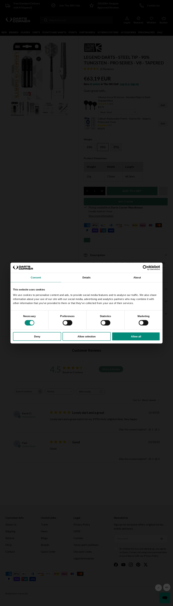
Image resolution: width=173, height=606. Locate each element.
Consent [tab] (36, 277)
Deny (37, 336)
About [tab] (137, 277)
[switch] (67, 323)
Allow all (136, 336)
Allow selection (87, 336)
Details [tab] (86, 277)
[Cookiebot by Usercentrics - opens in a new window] (145, 267)
